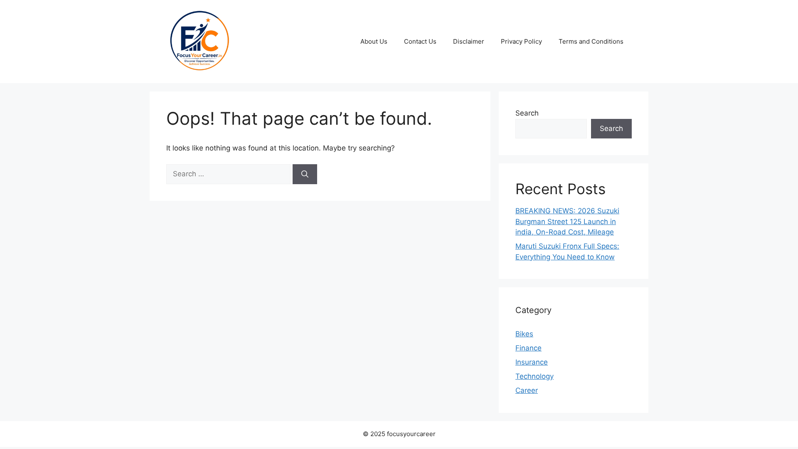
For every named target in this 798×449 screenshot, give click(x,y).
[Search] (305, 174)
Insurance (531, 362)
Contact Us (420, 41)
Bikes (524, 334)
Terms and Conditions (591, 41)
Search (527, 113)
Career (526, 390)
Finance (528, 348)
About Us (373, 41)
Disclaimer (468, 41)
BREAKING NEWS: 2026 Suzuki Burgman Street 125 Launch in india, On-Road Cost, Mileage (567, 221)
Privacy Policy (521, 41)
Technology (534, 376)
